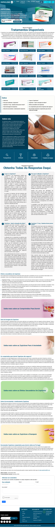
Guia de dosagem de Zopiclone (10, 106)
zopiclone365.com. (25, 525)
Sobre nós (5, 100)
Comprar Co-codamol (22, 89)
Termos (23, 519)
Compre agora (14, 50)
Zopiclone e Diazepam (28, 434)
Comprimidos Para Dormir (30, 309)
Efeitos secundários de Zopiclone (36, 104)
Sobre (17, 1)
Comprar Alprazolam (6, 75)
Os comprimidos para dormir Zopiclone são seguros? (41, 106)
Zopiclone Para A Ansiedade (30, 345)
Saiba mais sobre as (22, 309)
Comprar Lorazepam (6, 88)
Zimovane (16, 15)
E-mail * (37, 482)
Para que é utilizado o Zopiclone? (10, 102)
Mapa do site (24, 521)
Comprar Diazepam (6, 63)
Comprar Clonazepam (39, 76)
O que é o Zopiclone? (33, 100)
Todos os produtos (22, 2)
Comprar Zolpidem (41, 50)
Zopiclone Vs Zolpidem (37, 520)
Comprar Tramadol (41, 63)
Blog (29, 1)
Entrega (33, 1)
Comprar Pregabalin (24, 75)
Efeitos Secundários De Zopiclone (33, 391)
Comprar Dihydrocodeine (40, 89)
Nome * (20, 482)
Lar (14, 1)
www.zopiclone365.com (44, 470)
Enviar (4, 501)
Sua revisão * (5, 487)
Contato (38, 1)
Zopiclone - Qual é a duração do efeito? (38, 102)
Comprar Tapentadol (24, 63)
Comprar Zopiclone (6, 50)
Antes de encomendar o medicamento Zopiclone (14, 108)
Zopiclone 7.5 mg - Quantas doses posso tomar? (14, 104)
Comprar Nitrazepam (24, 50)
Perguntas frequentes (26, 517)
